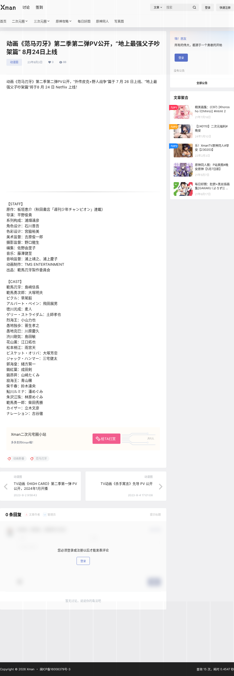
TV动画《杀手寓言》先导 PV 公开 (127, 484)
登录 (83, 561)
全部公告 (202, 83)
